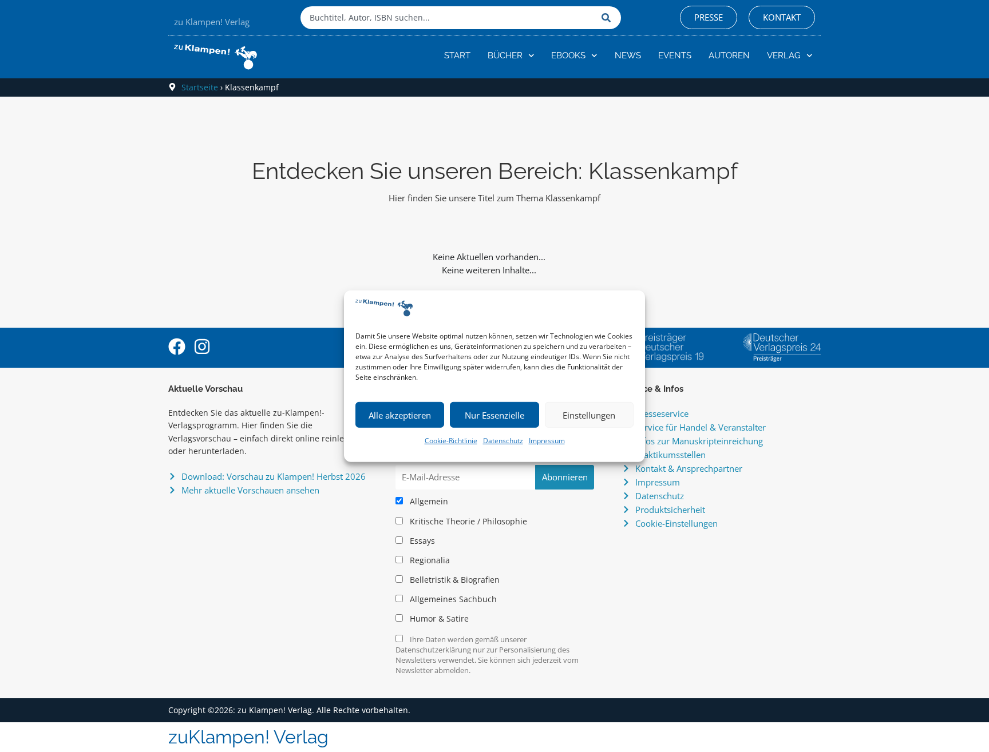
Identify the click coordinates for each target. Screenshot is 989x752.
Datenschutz (503, 440)
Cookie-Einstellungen (676, 523)
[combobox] (448, 17)
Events (674, 55)
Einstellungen (589, 415)
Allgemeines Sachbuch (452, 599)
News (628, 55)
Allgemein (428, 501)
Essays (421, 541)
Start (457, 55)
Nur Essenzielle (494, 415)
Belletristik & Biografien (454, 580)
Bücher (505, 55)
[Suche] (608, 17)
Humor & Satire (438, 619)
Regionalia (429, 560)
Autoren (729, 55)
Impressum (547, 440)
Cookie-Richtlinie (451, 440)
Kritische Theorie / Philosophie (467, 521)
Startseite (199, 87)
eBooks (568, 55)
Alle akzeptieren (400, 415)
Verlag (784, 55)
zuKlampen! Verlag (248, 736)
